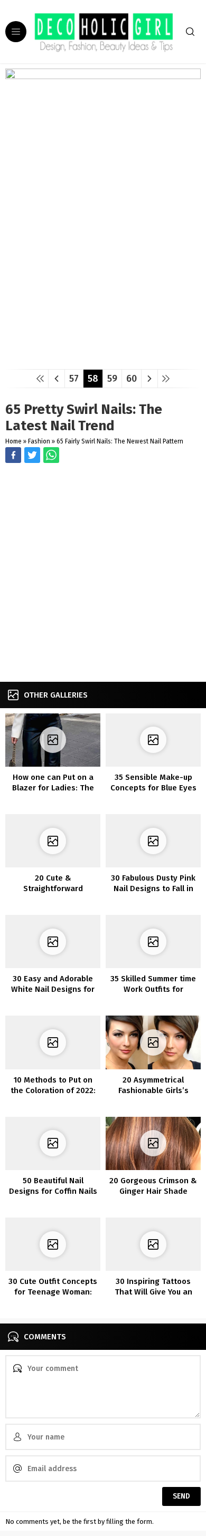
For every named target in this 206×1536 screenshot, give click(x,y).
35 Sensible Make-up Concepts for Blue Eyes (153, 782)
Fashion (39, 441)
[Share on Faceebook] (32, 455)
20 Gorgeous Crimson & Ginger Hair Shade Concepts (153, 1191)
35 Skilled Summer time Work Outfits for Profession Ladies (153, 989)
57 (74, 378)
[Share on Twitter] (51, 455)
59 (112, 378)
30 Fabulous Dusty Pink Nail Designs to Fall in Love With (153, 888)
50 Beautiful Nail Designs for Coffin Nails (53, 1186)
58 (93, 378)
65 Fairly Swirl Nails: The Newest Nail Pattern (120, 441)
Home (13, 441)
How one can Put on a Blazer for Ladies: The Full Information (53, 787)
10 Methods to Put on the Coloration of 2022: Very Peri (53, 1090)
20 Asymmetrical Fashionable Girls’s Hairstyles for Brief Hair (153, 1090)
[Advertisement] (103, 574)
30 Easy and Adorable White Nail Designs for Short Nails (53, 989)
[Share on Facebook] (13, 455)
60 (131, 378)
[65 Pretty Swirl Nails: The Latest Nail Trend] (103, 357)
